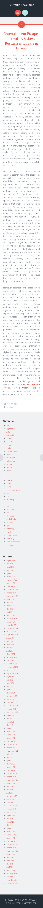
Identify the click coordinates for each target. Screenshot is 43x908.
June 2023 (10, 683)
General (9, 480)
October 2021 (11, 748)
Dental (8, 448)
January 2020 (11, 799)
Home (8, 487)
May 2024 (9, 648)
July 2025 (9, 602)
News (8, 503)
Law (7, 496)
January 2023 (11, 699)
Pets (7, 506)
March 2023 (10, 693)
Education (10, 454)
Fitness (8, 471)
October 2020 (11, 777)
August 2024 (10, 638)
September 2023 (12, 673)
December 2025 (11, 586)
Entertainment (11, 461)
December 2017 (11, 880)
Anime (8, 425)
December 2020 (11, 770)
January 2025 (11, 622)
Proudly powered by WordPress (20, 900)
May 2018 (9, 864)
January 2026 (11, 583)
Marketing (10, 500)
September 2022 (12, 712)
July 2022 (9, 719)
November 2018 (12, 844)
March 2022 (10, 731)
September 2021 (12, 751)
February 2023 (11, 696)
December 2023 (11, 664)
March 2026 (10, 577)
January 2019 (11, 838)
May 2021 (9, 757)
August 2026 (10, 560)
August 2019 (10, 815)
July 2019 (9, 819)
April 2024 (9, 651)
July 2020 (9, 786)
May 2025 (9, 609)
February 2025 (11, 618)
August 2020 (10, 783)
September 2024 (12, 635)
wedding (9, 545)
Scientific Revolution (21, 5)
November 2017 (12, 883)
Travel (8, 532)
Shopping (10, 516)
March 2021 (10, 764)
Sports (8, 525)
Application (10, 429)
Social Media (11, 519)
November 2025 (12, 589)
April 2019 (9, 828)
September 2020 (12, 780)
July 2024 (9, 641)
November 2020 (12, 773)
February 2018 (11, 873)
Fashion (9, 464)
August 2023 (10, 677)
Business (9, 441)
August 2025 (10, 599)
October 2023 (11, 670)
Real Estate (10, 509)
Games (8, 477)
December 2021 (11, 741)
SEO (7, 512)
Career (8, 445)
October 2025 (11, 593)
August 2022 (10, 715)
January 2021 (11, 767)
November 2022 (12, 706)
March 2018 (10, 870)
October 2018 (11, 848)
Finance (9, 467)
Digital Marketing (12, 451)
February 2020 (11, 796)
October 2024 (11, 631)
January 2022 (11, 738)
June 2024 (10, 644)
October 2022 (11, 709)
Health (8, 483)
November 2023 (12, 667)
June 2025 (10, 606)
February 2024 (11, 657)
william (9, 407)
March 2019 (10, 831)
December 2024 (11, 625)
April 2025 (9, 612)
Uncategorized (11, 535)
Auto (8, 432)
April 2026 (9, 573)
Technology (10, 529)
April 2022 (9, 728)
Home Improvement (13, 490)
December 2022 (11, 702)
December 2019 (11, 802)
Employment (10, 458)
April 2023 (9, 689)
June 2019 (10, 822)
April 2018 (9, 867)
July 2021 (9, 754)
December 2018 (11, 841)
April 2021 (9, 760)
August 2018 (10, 854)
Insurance (10, 493)
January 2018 (11, 877)
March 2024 (10, 654)
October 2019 (11, 809)
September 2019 (12, 812)
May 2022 (9, 725)
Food (8, 474)
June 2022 (10, 722)
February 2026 (11, 580)
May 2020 (9, 789)
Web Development (13, 542)
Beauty (9, 438)
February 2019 (11, 835)
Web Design (10, 538)
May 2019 (9, 825)
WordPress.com (29, 903)
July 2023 (9, 680)
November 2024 (12, 628)
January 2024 (11, 660)
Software (9, 522)
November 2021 (12, 744)
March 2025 (10, 615)
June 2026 (10, 567)
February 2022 (11, 735)
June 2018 (10, 860)
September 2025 (12, 596)
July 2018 (9, 857)
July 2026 (9, 564)
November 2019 (12, 806)
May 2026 (9, 570)
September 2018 (12, 851)
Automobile (10, 435)
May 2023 (9, 686)
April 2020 (9, 793)
